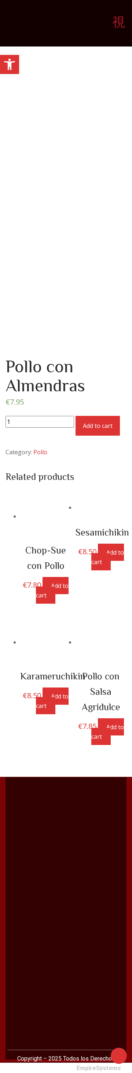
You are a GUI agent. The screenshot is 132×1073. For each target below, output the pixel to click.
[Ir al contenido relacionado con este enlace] (119, 1055)
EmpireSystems (99, 1068)
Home (26, 153)
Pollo (46, 153)
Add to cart (98, 426)
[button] (9, 64)
